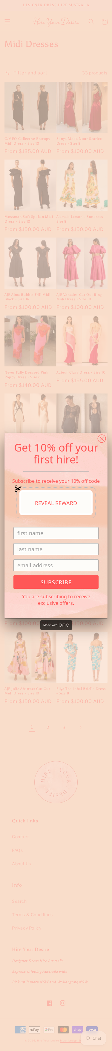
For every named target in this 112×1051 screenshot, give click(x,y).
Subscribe (56, 582)
